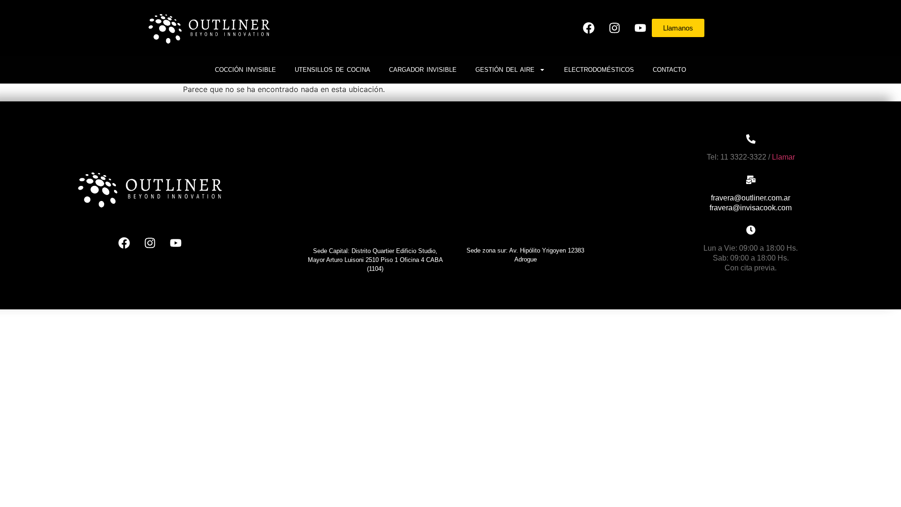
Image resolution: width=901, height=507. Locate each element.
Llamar (783, 157)
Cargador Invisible (423, 69)
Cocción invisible (245, 69)
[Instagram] (614, 27)
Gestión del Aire (504, 69)
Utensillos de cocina (332, 69)
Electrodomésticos (599, 69)
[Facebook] (588, 27)
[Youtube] (640, 27)
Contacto (669, 69)
